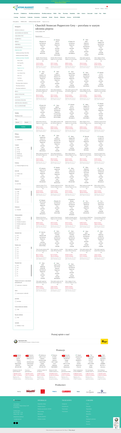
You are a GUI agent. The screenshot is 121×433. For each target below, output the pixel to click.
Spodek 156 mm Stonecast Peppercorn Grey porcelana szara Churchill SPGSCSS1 (41, 58)
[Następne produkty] (105, 362)
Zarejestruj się (65, 406)
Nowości (88, 424)
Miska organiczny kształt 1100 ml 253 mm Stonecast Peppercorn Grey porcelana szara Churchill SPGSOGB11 (86, 186)
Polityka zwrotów (42, 419)
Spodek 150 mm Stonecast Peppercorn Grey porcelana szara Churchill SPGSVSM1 (56, 218)
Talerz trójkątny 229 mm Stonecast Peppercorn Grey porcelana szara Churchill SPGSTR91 (100, 58)
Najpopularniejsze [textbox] (38, 36)
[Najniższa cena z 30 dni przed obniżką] (48, 66)
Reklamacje (40, 414)
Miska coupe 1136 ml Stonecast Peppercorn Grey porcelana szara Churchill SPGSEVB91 (70, 186)
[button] (77, 17)
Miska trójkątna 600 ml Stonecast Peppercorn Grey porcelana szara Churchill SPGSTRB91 (70, 154)
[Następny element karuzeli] (107, 391)
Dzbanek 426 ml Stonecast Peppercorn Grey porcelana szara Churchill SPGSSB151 (71, 122)
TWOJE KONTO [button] (67, 400)
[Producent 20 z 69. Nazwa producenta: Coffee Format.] (102, 391)
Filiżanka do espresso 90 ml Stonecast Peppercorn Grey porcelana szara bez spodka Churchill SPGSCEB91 (100, 122)
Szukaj (23, 126)
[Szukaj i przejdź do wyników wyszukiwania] (76, 8)
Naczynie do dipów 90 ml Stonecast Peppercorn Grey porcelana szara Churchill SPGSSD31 (100, 154)
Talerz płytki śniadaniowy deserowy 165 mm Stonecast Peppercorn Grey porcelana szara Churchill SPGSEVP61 (57, 154)
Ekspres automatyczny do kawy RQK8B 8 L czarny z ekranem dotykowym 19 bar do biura (78, 371)
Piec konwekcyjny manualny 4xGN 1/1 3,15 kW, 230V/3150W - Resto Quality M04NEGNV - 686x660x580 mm (91, 371)
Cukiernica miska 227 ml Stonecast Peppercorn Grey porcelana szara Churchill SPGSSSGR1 (41, 186)
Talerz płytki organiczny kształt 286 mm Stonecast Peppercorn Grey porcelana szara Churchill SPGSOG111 (42, 282)
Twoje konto (65, 409)
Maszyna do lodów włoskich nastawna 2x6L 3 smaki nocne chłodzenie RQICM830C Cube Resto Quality (54, 371)
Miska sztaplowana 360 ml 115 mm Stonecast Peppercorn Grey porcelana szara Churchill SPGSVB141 (42, 154)
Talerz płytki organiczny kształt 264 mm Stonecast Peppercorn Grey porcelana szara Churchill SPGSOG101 (100, 250)
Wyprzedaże (89, 409)
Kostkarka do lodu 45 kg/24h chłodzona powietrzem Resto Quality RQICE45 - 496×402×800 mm (17, 371)
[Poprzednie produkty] (16, 362)
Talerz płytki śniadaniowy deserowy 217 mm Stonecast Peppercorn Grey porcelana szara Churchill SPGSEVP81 (57, 90)
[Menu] (119, 418)
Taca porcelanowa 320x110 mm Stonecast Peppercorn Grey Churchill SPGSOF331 (100, 218)
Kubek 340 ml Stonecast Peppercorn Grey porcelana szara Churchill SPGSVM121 (42, 122)
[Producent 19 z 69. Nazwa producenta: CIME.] (90, 391)
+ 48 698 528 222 (17, 419)
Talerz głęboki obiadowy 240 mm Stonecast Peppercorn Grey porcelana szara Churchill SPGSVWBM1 (57, 122)
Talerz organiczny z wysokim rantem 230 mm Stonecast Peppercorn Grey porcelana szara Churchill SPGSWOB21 (71, 250)
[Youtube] (17, 423)
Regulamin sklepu (42, 403)
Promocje (88, 406)
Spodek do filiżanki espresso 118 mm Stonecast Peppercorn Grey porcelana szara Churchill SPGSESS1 (71, 218)
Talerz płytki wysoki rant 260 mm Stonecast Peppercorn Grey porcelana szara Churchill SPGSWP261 (71, 90)
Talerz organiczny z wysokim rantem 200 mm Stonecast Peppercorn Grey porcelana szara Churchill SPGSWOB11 (57, 250)
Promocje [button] (60, 350)
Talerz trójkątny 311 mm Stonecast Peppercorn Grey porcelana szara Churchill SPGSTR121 (70, 282)
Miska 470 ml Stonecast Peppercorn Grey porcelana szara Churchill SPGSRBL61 (71, 58)
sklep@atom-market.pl (18, 416)
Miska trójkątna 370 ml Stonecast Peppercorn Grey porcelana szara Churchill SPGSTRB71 (85, 122)
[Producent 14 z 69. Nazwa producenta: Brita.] (31, 391)
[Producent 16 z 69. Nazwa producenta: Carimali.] (55, 391)
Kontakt (88, 421)
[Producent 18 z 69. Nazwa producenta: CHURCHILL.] (78, 391)
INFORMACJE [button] (42, 400)
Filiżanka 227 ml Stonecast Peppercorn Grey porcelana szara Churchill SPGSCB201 (100, 90)
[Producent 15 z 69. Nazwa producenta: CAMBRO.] (43, 391)
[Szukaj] (31, 116)
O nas (87, 403)
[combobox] (42, 36)
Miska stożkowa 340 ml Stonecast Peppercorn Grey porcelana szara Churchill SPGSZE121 (100, 186)
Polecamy (88, 411)
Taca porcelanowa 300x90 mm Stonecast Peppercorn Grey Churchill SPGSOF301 (86, 218)
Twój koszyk (65, 411)
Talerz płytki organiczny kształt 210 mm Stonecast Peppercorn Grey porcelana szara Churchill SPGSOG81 (85, 58)
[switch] (116, 428)
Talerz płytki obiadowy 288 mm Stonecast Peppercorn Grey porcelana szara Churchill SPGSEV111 (86, 250)
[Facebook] (14, 423)
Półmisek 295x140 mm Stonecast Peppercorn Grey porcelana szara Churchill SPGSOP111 (41, 218)
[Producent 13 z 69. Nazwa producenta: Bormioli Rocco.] (19, 391)
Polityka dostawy (42, 406)
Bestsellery (88, 414)
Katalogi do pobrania (91, 419)
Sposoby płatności (42, 416)
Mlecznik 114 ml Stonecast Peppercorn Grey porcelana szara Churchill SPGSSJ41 (85, 154)
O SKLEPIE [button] (89, 400)
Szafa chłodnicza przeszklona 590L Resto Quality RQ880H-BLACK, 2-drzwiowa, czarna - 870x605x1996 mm (102, 371)
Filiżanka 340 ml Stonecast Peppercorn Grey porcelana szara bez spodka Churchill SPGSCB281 (56, 58)
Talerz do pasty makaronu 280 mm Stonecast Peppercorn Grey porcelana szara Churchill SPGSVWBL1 (42, 250)
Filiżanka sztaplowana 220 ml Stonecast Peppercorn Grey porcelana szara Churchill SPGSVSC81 (57, 186)
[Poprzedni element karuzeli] (13, 391)
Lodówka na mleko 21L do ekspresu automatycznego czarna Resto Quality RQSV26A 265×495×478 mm (42, 371)
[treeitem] (23, 30)
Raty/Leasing (41, 411)
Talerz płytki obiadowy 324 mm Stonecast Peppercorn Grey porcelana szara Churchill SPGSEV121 (42, 90)
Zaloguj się (64, 403)
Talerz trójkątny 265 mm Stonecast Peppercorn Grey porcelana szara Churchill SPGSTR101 (85, 90)
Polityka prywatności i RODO (44, 409)
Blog (87, 416)
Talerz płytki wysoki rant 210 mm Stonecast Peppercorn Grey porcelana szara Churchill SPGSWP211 (57, 282)
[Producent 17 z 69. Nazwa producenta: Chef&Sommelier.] (66, 391)
